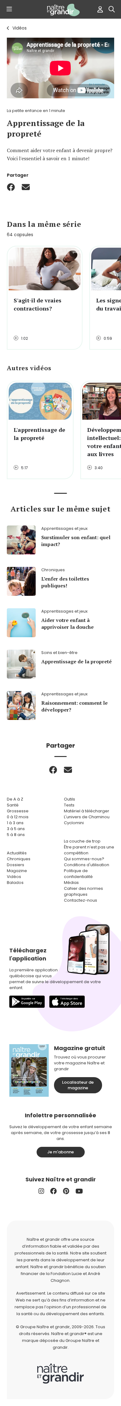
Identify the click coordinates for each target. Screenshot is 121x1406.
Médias (71, 882)
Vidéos (19, 28)
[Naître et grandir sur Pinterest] (66, 1191)
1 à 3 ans (15, 823)
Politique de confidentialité (78, 874)
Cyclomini (74, 823)
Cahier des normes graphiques (83, 891)
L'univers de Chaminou (87, 817)
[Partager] (11, 187)
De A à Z (15, 799)
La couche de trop (82, 841)
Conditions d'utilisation (86, 865)
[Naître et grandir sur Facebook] (53, 1191)
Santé (13, 805)
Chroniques (18, 859)
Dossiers (15, 865)
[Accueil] (60, 10)
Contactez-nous (80, 900)
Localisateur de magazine (78, 1085)
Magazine (17, 871)
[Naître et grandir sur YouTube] (79, 1191)
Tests (69, 805)
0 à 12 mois (18, 817)
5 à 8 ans (16, 835)
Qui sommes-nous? (84, 859)
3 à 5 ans (16, 829)
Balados (15, 882)
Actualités (17, 853)
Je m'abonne (60, 1152)
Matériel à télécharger (86, 811)
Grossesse (18, 811)
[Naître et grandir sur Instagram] (41, 1191)
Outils (69, 799)
